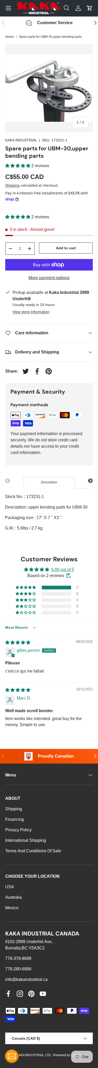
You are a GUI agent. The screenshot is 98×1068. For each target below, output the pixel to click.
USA (9, 887)
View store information (31, 312)
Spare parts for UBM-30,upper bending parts (50, 36)
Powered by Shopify (67, 1055)
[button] (18, 165)
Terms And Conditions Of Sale (33, 851)
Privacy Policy (18, 830)
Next (90, 481)
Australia (13, 897)
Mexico (12, 908)
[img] (17, 642)
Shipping (12, 185)
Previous (7, 481)
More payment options (49, 278)
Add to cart (66, 248)
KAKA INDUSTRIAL (21, 140)
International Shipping (25, 840)
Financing (14, 819)
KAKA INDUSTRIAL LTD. (33, 1055)
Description (49, 482)
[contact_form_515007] (11, 1056)
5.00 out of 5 (62, 569)
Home (9, 36)
